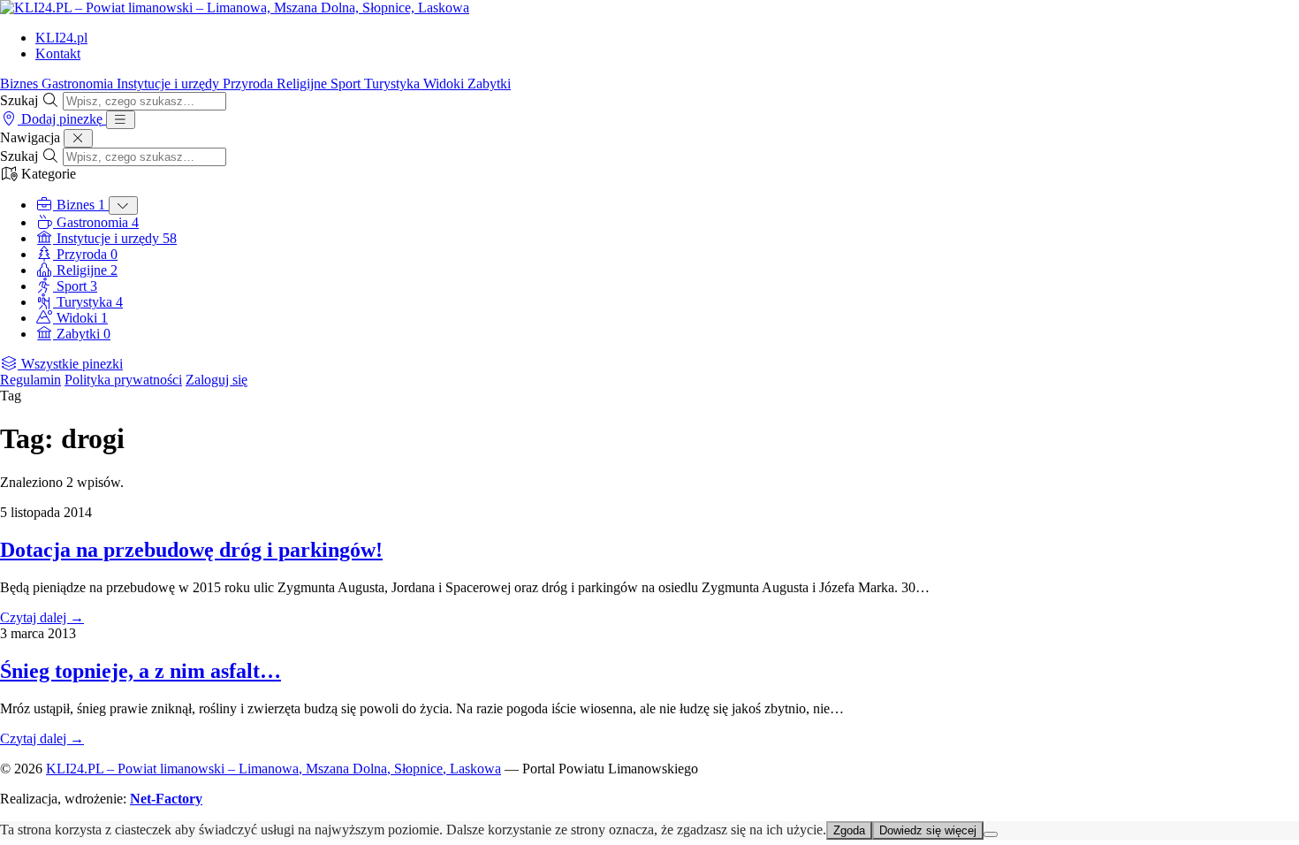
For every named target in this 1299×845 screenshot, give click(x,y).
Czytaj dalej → (42, 617)
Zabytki (489, 83)
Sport (347, 83)
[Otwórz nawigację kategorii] (120, 119)
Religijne (303, 83)
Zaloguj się (216, 379)
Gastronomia (79, 83)
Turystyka (393, 83)
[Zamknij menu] (78, 138)
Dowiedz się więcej (927, 830)
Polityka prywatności (123, 379)
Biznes (21, 83)
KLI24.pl (61, 37)
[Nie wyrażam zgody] (991, 834)
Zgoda (849, 830)
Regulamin (30, 379)
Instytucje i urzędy (170, 83)
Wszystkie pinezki (70, 363)
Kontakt (57, 53)
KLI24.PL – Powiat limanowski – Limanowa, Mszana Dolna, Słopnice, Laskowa (273, 768)
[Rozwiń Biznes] (123, 205)
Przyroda (250, 83)
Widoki (445, 83)
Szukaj (19, 100)
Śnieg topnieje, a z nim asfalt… (140, 670)
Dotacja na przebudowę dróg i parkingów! (191, 549)
